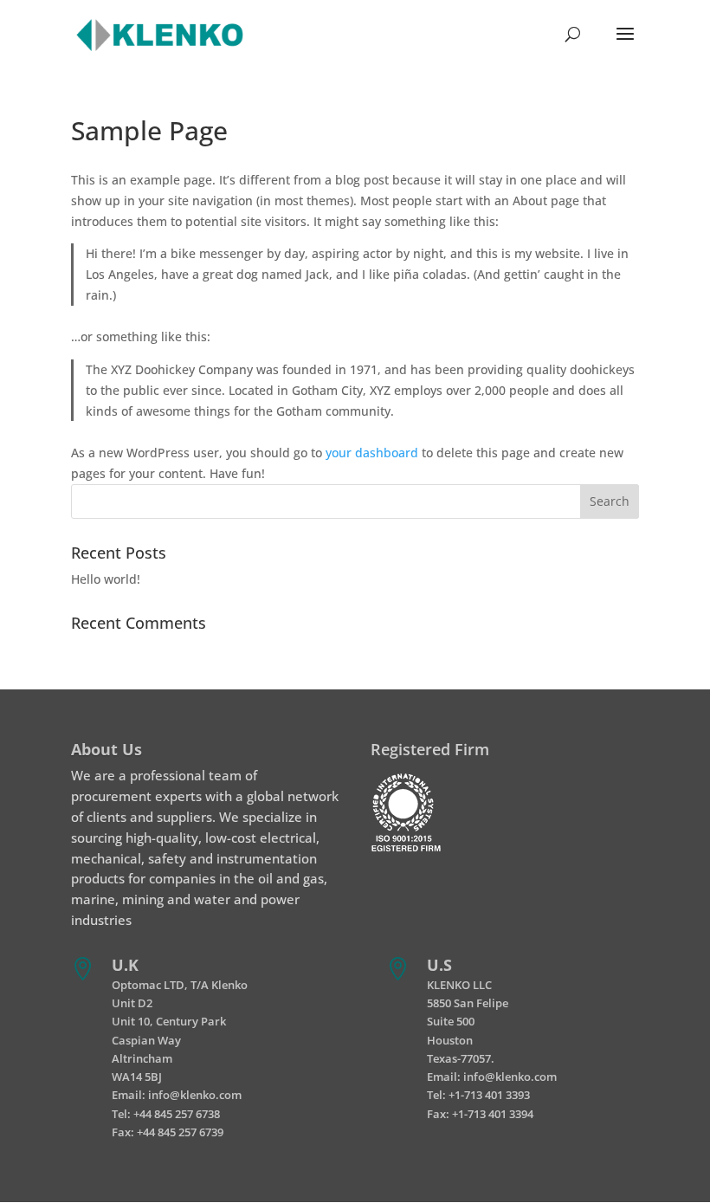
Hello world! (105, 579)
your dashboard (372, 452)
